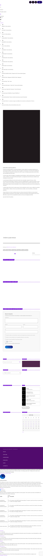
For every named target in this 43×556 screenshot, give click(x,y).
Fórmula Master (26, 379)
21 (33, 426)
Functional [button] (1, 530)
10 (23, 423)
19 (28, 426)
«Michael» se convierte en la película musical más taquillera (11, 300)
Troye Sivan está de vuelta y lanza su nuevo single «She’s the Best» (14, 425)
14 (33, 423)
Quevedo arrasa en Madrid (23, 267)
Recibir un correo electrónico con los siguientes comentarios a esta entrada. (17, 337)
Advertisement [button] (2, 546)
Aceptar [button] (9, 473)
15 (36, 423)
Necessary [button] (1, 488)
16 (38, 423)
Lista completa (26, 407)
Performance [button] (2, 535)
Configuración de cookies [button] (4, 473)
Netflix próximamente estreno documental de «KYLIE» (29, 300)
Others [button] (1, 551)
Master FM (24, 377)
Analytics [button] (1, 541)
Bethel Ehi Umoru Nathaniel (11, 247)
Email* (24, 324)
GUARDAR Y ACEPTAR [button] (3, 555)
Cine (5, 297)
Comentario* (7, 317)
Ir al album (1, 22)
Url (5, 329)
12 (28, 423)
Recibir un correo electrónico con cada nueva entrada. (14, 339)
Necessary (3, 490)
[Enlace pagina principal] (4, 2)
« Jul (23, 432)
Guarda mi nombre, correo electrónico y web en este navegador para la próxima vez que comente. (20, 335)
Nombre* (6, 324)
